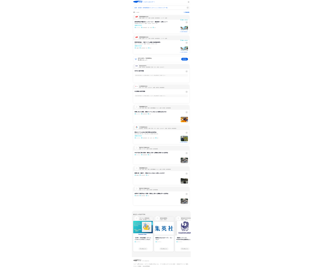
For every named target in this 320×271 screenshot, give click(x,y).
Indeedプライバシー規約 (182, 264)
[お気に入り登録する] (186, 22)
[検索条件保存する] (187, 7)
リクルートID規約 (137, 266)
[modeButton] (149, 2)
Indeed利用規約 (146, 266)
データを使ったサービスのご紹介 (167, 264)
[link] (137, 218)
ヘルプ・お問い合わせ (138, 264)
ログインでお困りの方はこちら (152, 264)
